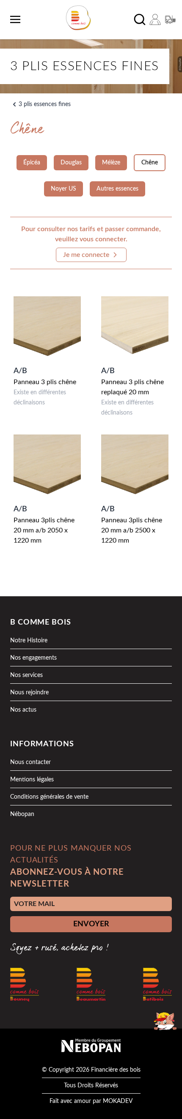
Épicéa (31, 163)
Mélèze (111, 163)
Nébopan (22, 814)
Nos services (26, 675)
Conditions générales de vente (49, 797)
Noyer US (63, 189)
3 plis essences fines (45, 104)
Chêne (149, 163)
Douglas (71, 163)
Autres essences (117, 189)
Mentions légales (32, 780)
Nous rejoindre (29, 693)
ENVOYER (91, 924)
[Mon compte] (155, 19)
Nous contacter (30, 762)
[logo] (78, 17)
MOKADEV (117, 1101)
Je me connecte (86, 254)
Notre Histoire (28, 641)
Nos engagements (33, 658)
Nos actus (23, 710)
